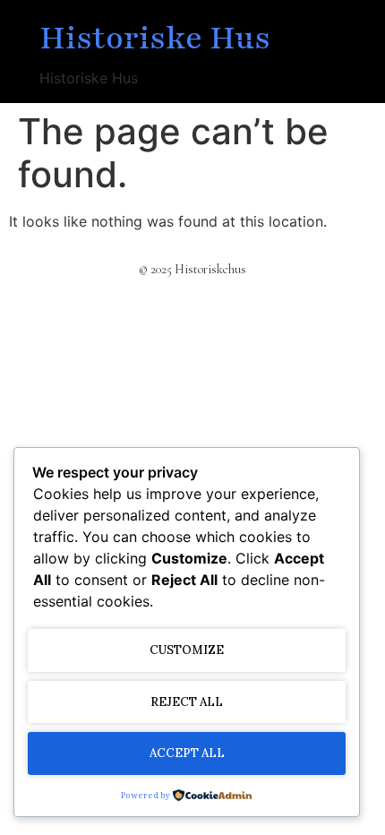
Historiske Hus (154, 38)
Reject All (186, 702)
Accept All (187, 753)
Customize (187, 650)
